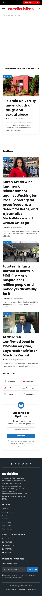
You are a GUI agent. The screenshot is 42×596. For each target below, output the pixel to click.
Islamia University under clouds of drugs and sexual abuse (21, 107)
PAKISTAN (7, 76)
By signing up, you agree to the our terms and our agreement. (22, 443)
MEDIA (6, 158)
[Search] (39, 8)
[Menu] (3, 8)
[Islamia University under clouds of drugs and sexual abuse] (21, 85)
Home (5, 15)
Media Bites (28, 586)
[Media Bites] (20, 8)
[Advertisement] (21, 41)
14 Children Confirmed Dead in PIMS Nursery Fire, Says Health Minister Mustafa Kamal (20, 346)
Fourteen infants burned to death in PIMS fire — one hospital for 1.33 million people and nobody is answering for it (20, 280)
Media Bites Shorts (31, 2)
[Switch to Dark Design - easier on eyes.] (3, 2)
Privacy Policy (26, 443)
